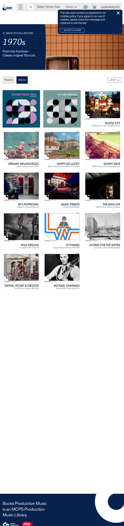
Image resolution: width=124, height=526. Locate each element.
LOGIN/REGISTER (110, 7)
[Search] (30, 7)
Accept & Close (72, 30)
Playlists (9, 80)
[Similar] (85, 7)
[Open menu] (20, 7)
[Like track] (31, 122)
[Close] (118, 13)
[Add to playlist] (35, 122)
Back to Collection (19, 33)
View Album (13, 122)
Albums (22, 80)
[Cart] (94, 7)
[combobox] (71, 7)
